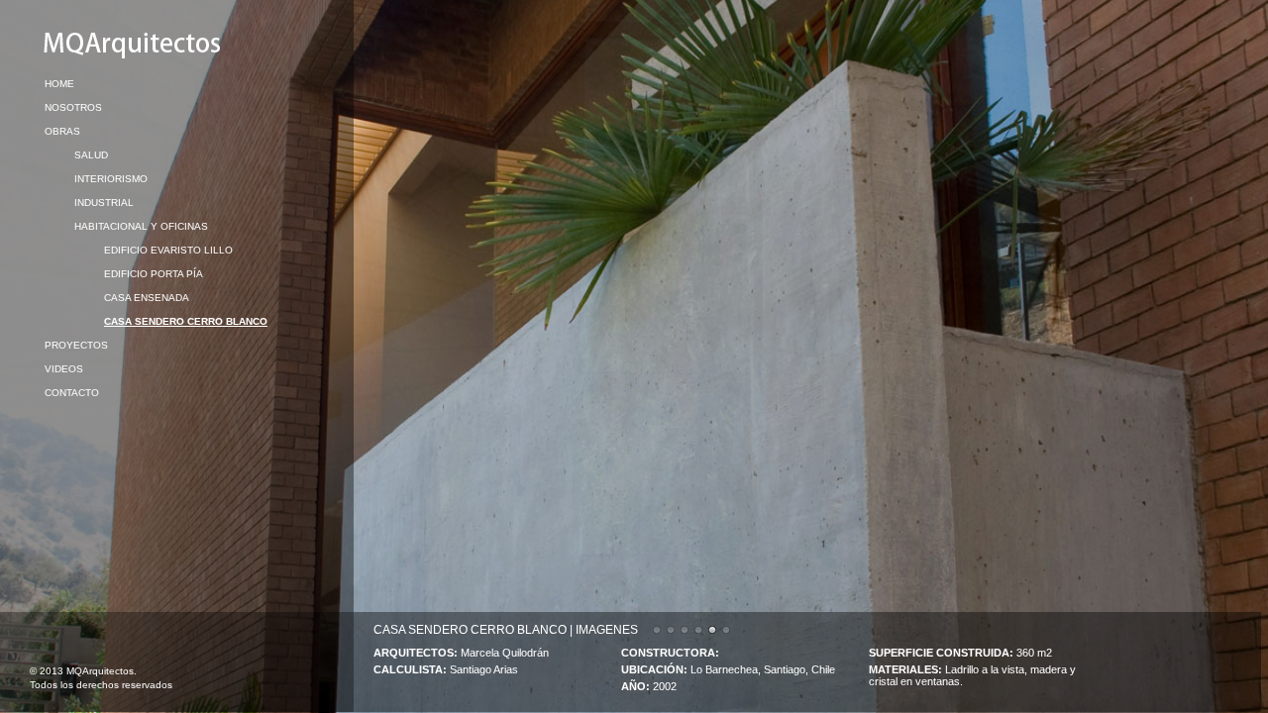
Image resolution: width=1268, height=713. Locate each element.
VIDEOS (64, 368)
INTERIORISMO (111, 178)
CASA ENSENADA (146, 297)
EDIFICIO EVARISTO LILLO (168, 250)
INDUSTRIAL (104, 202)
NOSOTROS (73, 107)
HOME (59, 83)
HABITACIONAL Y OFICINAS (141, 226)
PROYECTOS (76, 345)
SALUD (91, 155)
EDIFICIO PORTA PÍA (153, 273)
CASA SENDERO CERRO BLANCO (185, 321)
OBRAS (62, 131)
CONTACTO (72, 392)
